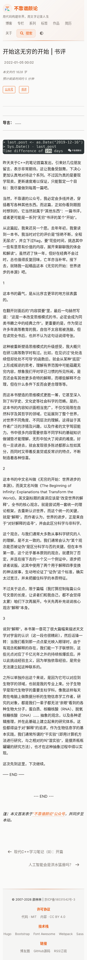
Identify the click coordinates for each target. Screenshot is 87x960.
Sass (80, 934)
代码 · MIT (29, 917)
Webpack (66, 934)
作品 (56, 23)
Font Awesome (44, 934)
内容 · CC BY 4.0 (52, 917)
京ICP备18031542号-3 (59, 899)
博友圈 (25, 951)
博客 (9, 23)
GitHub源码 (42, 951)
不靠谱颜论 (26, 8)
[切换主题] (41, 33)
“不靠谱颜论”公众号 (48, 813)
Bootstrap (22, 934)
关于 (9, 33)
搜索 (28, 33)
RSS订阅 (60, 951)
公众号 (9, 89)
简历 (68, 23)
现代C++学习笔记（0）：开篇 (38, 851)
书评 (24, 89)
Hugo (7, 934)
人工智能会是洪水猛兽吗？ (51, 864)
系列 (32, 23)
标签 (44, 23)
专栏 (20, 23)
